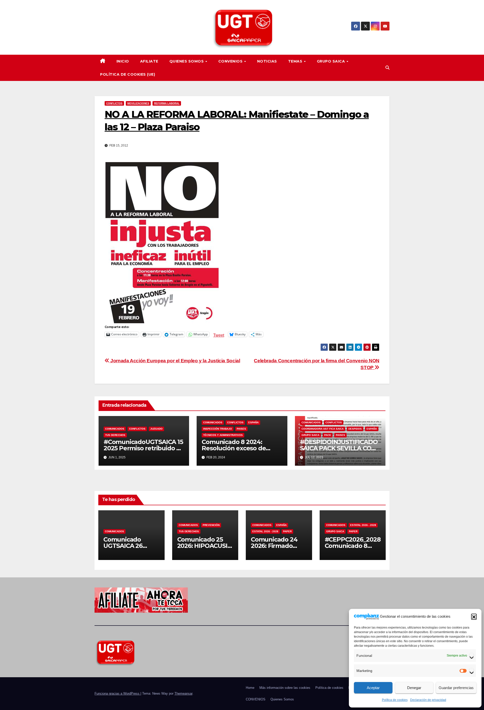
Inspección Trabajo (217, 428)
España (253, 422)
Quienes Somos (187, 61)
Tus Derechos (115, 435)
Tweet (218, 334)
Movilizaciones (138, 103)
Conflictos (114, 103)
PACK (327, 435)
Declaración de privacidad (428, 700)
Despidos (355, 428)
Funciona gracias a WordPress (117, 693)
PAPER (287, 531)
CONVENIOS (231, 61)
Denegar (414, 688)
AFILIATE (149, 61)
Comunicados (114, 428)
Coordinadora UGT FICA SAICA (322, 428)
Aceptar (373, 688)
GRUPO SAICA (331, 61)
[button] (473, 616)
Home (250, 688)
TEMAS (296, 61)
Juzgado (156, 428)
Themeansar (183, 693)
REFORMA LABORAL (166, 103)
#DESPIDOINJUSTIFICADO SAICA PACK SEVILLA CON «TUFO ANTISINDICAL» (339, 448)
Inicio (122, 61)
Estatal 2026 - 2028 (265, 531)
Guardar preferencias (456, 688)
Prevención (211, 525)
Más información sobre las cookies (284, 688)
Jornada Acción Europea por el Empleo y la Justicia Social (174, 360)
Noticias (267, 61)
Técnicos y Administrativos (223, 435)
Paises (241, 428)
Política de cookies (395, 700)
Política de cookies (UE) (127, 74)
